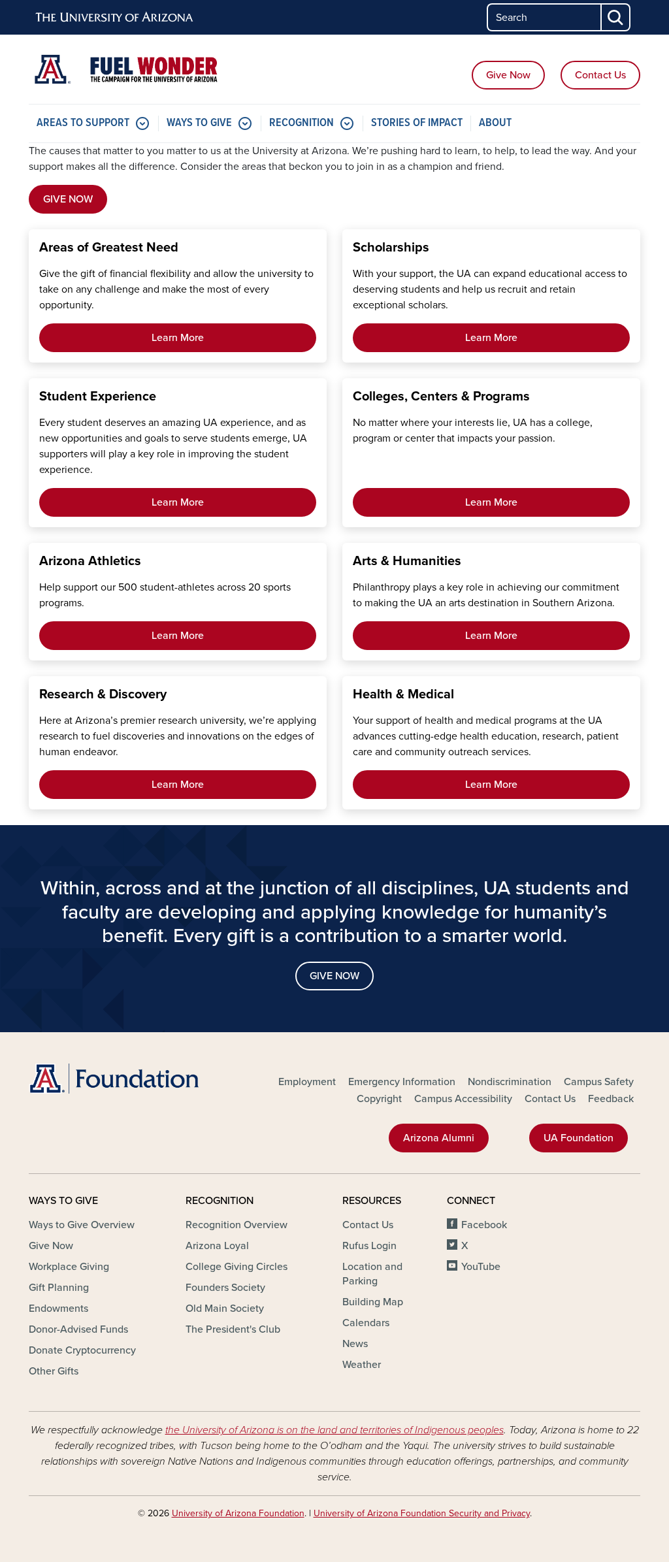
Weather (361, 1364)
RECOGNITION (301, 123)
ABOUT (495, 123)
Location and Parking (372, 1274)
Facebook (484, 1224)
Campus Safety (599, 1081)
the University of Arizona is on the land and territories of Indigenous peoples (334, 1430)
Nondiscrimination (509, 1081)
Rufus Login (369, 1245)
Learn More (178, 337)
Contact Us (600, 75)
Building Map (372, 1302)
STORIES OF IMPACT (417, 123)
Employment (307, 1081)
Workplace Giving (69, 1266)
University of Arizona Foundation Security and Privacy (422, 1513)
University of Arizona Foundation (238, 1513)
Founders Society (225, 1287)
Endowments (58, 1308)
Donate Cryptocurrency (82, 1350)
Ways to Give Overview (82, 1224)
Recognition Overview (236, 1224)
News (355, 1343)
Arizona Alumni (438, 1138)
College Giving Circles (236, 1266)
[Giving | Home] (125, 69)
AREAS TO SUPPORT (83, 123)
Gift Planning (59, 1287)
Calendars (365, 1322)
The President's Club (233, 1329)
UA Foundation (578, 1138)
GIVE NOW (68, 199)
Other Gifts (53, 1371)
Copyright (379, 1098)
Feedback (611, 1098)
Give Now (508, 75)
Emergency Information (401, 1081)
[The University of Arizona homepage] (115, 17)
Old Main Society (225, 1308)
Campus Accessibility (463, 1098)
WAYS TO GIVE (199, 123)
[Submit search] (616, 17)
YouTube (480, 1266)
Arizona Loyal (217, 1245)
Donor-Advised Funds (78, 1329)
